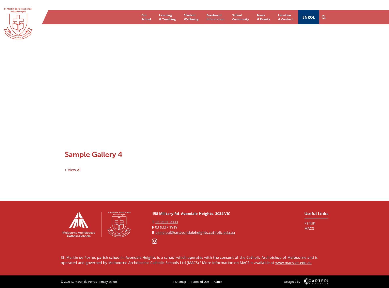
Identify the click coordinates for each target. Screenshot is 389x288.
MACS (309, 228)
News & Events (263, 17)
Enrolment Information (215, 17)
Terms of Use (200, 282)
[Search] (323, 17)
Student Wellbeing (191, 17)
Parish (309, 223)
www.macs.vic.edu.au (293, 262)
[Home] (96, 237)
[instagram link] (154, 241)
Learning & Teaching (167, 17)
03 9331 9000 (166, 221)
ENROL (308, 17)
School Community (240, 17)
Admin (218, 282)
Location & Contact (285, 17)
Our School (146, 17)
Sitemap (180, 282)
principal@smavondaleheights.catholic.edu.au (195, 232)
